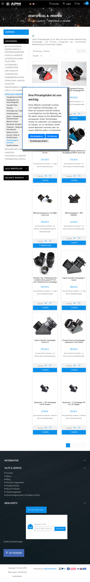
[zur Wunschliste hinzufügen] (79, 113)
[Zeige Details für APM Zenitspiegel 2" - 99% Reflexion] (73, 198)
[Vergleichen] (75, 113)
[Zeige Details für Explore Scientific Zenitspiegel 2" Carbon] (73, 263)
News (8, 476)
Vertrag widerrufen (35, 510)
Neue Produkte (13, 489)
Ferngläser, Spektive (15, 81)
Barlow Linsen (12, 122)
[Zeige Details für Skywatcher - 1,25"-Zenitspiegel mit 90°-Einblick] (45, 387)
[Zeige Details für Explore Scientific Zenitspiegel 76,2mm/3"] (45, 325)
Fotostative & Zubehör (15, 156)
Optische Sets (12, 132)
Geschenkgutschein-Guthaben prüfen (23, 495)
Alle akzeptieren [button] (36, 136)
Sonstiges (9, 153)
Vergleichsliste (12, 486)
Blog (8, 480)
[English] (33, 4)
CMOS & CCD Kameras (14, 91)
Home (22, 21)
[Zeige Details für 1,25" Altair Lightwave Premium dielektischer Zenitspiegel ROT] (45, 73)
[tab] (16, 41)
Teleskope (9, 84)
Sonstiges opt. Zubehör (16, 111)
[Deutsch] (30, 4)
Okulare (10, 108)
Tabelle (78, 51)
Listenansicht (82, 51)
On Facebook (15, 553)
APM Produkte (11, 71)
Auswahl (10, 32)
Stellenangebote (13, 492)
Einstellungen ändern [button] (38, 141)
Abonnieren (60, 529)
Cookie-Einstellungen (13, 542)
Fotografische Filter (14, 97)
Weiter (84, 445)
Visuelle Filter (12, 105)
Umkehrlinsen (12, 114)
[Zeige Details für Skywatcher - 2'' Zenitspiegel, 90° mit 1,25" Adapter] (73, 387)
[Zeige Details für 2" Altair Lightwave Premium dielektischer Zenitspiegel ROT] (73, 73)
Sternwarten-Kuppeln (15, 159)
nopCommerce (49, 569)
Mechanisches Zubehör (15, 149)
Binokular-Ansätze (14, 124)
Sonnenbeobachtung (14, 77)
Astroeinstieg (11, 74)
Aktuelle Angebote (14, 55)
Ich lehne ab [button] (52, 136)
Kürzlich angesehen (15, 483)
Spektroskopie (12, 145)
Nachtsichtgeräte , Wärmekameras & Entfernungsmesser (14, 49)
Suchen (9, 473)
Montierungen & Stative (16, 87)
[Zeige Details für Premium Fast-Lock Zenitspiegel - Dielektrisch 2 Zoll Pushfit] (73, 325)
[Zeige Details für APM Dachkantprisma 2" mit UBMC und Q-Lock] (45, 198)
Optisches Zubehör (13, 94)
